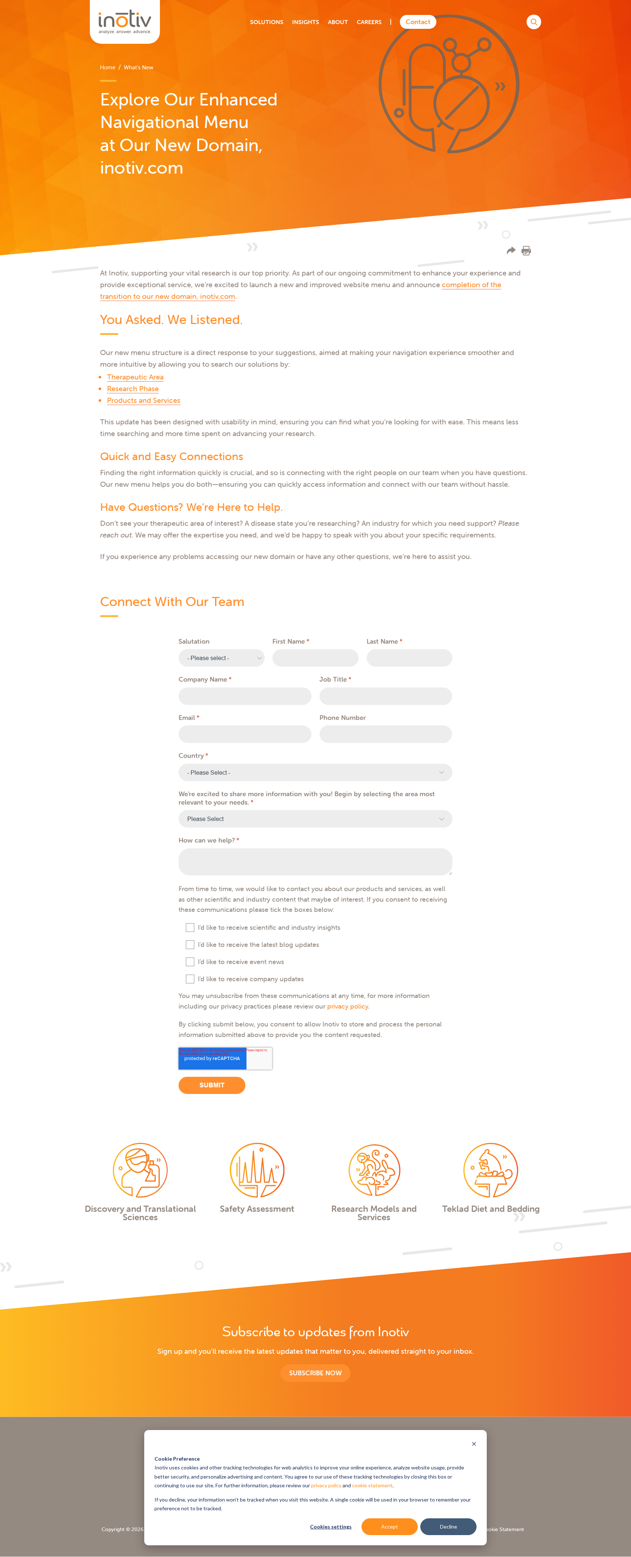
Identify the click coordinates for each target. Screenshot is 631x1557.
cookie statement (372, 1485)
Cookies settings (331, 1526)
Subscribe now (315, 1373)
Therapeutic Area (135, 376)
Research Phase (133, 388)
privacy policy (326, 1485)
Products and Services (143, 400)
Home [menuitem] (107, 67)
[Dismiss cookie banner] (474, 1444)
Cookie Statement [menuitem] (502, 1529)
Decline (448, 1526)
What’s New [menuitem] (138, 67)
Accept (389, 1526)
